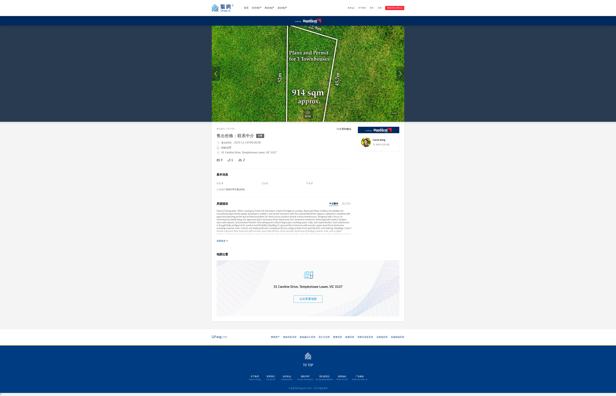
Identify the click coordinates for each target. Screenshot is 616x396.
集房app (351, 8)
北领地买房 (382, 337)
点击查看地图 (308, 299)
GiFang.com (300, 388)
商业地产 (269, 8)
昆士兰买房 (324, 337)
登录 (372, 8)
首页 (246, 8)
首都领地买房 (397, 337)
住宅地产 (256, 8)
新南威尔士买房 (307, 337)
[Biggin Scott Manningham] (378, 130)
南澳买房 (349, 337)
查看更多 (221, 241)
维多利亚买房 (289, 337)
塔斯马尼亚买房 (365, 337)
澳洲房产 (275, 337)
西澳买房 (337, 337)
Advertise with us (394, 8)
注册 (379, 8)
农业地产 (282, 8)
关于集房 (362, 8)
